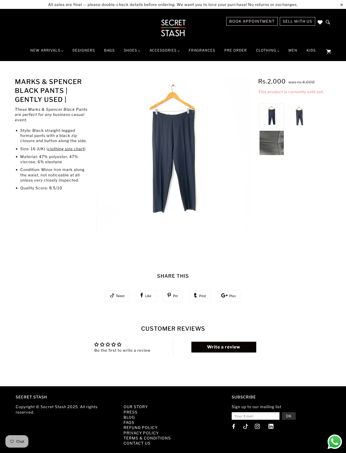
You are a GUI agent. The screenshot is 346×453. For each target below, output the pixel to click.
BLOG (129, 417)
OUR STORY (136, 406)
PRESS (131, 412)
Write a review (223, 347)
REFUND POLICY (141, 427)
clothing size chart (66, 148)
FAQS (129, 422)
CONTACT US (137, 443)
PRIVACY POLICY (141, 433)
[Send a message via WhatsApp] (334, 441)
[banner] (173, 28)
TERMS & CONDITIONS (147, 438)
